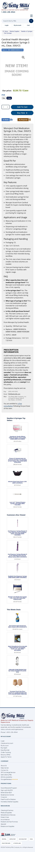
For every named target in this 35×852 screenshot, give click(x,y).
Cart (28, 25)
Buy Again (4, 748)
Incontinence (5, 819)
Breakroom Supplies (7, 826)
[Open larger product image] (17, 70)
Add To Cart (22, 107)
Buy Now (21, 113)
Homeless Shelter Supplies (9, 801)
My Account (17, 25)
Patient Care (5, 817)
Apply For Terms (6, 757)
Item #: (5, 50)
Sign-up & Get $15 (7, 790)
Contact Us (4, 770)
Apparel (3, 824)
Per (3, 95)
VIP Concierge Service (8, 772)
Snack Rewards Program (9, 788)
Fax (5, 391)
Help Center (5, 768)
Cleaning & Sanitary (7, 810)
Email (5, 394)
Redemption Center (7, 795)
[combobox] (6, 107)
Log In (6, 25)
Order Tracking (6, 752)
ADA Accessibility (6, 777)
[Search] (31, 21)
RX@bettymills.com (14, 394)
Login (2, 741)
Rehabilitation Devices (8, 815)
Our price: (7, 91)
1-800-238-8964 (12, 732)
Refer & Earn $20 (6, 792)
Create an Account (7, 743)
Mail (5, 396)
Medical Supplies (6, 812)
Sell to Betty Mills (6, 775)
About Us (4, 765)
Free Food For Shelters (8, 799)
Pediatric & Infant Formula (9, 822)
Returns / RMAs (5, 755)
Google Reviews (9, 779)
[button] (3, 70)
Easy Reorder (5, 750)
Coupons (4, 797)
